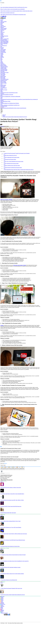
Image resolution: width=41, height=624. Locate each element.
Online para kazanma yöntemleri (6, 199)
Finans (4, 115)
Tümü (1, 515)
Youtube (1, 325)
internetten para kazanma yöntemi (19, 265)
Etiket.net (4, 114)
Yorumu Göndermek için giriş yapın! (6, 475)
